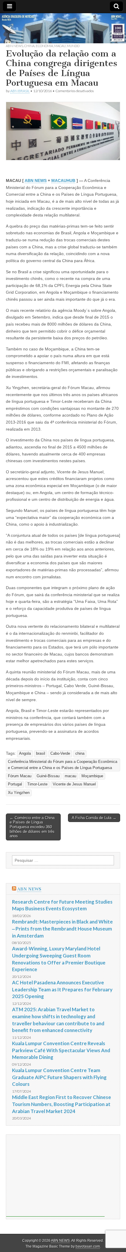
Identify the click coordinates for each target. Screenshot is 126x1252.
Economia (44, 46)
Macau (60, 46)
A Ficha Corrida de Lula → (94, 818)
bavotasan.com (88, 1246)
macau (70, 776)
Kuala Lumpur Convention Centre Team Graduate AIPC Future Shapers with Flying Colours (59, 1077)
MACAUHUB (63, 180)
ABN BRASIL (20, 91)
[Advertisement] (55, 1176)
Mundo (73, 46)
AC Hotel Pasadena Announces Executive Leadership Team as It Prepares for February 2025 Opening (62, 989)
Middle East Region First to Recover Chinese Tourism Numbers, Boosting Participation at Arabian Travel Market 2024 (61, 1104)
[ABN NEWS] (63, 28)
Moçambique (92, 776)
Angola (25, 753)
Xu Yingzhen (19, 793)
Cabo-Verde (60, 753)
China (29, 46)
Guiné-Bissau (48, 776)
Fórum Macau (19, 776)
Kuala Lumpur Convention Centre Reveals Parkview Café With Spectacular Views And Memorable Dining (61, 1050)
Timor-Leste (37, 784)
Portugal (15, 784)
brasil (40, 753)
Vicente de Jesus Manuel (74, 784)
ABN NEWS (14, 46)
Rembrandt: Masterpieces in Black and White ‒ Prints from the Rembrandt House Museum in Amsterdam (62, 928)
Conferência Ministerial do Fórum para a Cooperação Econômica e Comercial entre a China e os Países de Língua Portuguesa (62, 765)
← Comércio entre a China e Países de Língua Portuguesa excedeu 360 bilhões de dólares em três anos (32, 827)
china (79, 753)
